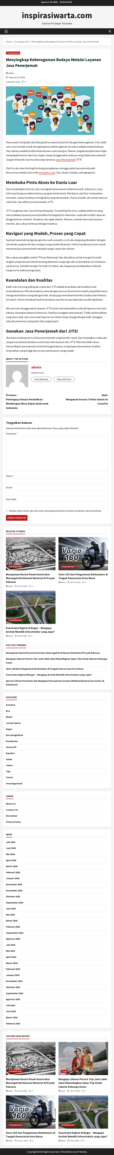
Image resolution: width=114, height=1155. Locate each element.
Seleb (9, 759)
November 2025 (14, 890)
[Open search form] (110, 31)
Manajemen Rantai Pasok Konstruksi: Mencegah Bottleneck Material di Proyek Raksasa (30, 578)
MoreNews (66, 1151)
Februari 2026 (13, 872)
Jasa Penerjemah (65, 159)
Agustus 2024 (13, 938)
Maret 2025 (12, 920)
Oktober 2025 (13, 896)
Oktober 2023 (13, 987)
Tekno (9, 765)
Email (9, 487)
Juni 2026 (11, 848)
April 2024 (11, 956)
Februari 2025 (13, 926)
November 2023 (14, 981)
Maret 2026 (12, 866)
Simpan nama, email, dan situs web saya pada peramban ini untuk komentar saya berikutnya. (55, 510)
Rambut (10, 753)
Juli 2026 (10, 842)
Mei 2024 (10, 950)
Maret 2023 (12, 1017)
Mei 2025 (10, 914)
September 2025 (14, 902)
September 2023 (14, 993)
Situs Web (11, 499)
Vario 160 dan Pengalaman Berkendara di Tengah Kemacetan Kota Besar (45, 668)
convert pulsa (13, 722)
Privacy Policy (13, 821)
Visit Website (41, 379)
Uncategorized (13, 53)
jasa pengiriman (14, 735)
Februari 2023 (13, 1023)
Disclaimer (11, 815)
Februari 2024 (13, 968)
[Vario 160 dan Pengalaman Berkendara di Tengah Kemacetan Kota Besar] (83, 553)
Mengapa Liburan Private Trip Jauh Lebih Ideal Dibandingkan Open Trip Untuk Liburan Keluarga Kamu (82, 1082)
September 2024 (14, 932)
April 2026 (11, 860)
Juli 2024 (10, 944)
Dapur (9, 729)
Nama (10, 475)
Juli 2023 (10, 1005)
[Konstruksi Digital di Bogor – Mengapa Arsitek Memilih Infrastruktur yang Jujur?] (31, 607)
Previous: (27, 401)
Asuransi (10, 704)
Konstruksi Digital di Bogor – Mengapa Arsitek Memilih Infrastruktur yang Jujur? (49, 674)
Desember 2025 (14, 884)
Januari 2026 (12, 878)
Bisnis (9, 716)
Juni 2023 (11, 1011)
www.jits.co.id (47, 172)
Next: (87, 399)
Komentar (12, 433)
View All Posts (64, 379)
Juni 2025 (11, 908)
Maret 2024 (12, 963)
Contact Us (12, 809)
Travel (9, 777)
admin (11, 73)
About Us (11, 803)
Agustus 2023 (13, 999)
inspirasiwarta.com (57, 15)
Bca (8, 710)
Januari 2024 (12, 975)
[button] (6, 31)
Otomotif (11, 747)
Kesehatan (12, 741)
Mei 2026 (10, 854)
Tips (8, 771)
